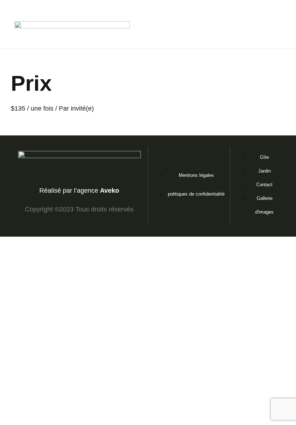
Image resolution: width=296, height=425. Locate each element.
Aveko (109, 190)
